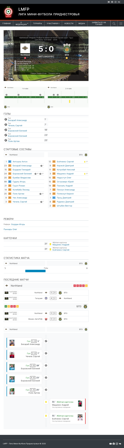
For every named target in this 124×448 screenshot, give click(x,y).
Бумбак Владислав (22, 177)
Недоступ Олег (64, 177)
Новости (69, 23)
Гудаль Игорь (19, 181)
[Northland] (25, 51)
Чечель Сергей (15, 125)
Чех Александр (20, 197)
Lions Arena (39, 40)
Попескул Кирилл (65, 193)
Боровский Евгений (17, 130)
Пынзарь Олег (10, 229)
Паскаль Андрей (65, 185)
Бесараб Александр (17, 120)
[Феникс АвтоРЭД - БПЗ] (46, 319)
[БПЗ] (67, 51)
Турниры (37, 23)
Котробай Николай (66, 169)
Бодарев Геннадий (22, 169)
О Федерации (21, 23)
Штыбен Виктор (64, 205)
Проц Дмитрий (64, 197)
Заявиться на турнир (99, 23)
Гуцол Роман (19, 185)
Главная (6, 23)
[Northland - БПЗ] (46, 292)
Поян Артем (13, 141)
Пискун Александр (66, 189)
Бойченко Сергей (65, 161)
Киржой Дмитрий (65, 165)
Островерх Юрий (65, 181)
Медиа (81, 23)
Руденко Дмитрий (65, 201)
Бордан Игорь (18, 224)
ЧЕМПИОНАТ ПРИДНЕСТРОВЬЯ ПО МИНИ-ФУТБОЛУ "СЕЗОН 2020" (43, 38)
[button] (121, 23)
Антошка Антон (20, 161)
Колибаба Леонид (21, 189)
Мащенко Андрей (65, 173)
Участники (52, 23)
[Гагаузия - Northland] (46, 298)
